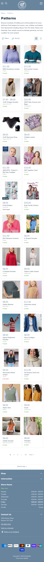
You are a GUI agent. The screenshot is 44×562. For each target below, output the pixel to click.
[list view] (40, 38)
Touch (4, 376)
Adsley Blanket (8, 304)
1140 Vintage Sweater (10, 102)
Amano (5, 341)
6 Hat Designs (7, 205)
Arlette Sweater (8, 441)
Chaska (5, 273)
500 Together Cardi (30, 170)
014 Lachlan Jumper (31, 69)
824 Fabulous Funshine (11, 238)
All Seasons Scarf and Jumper (31, 374)
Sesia (25, 139)
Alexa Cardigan (29, 337)
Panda (26, 172)
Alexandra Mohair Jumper (9, 374)
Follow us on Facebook (11, 532)
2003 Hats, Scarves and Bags (32, 103)
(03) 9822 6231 (6, 524)
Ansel (26, 408)
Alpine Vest (7, 408)
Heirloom (26, 71)
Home (3, 13)
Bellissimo (5, 306)
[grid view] (36, 38)
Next (31, 455)
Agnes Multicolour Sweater (9, 338)
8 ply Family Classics (31, 205)
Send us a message (7, 528)
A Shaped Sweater (30, 238)
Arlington (27, 441)
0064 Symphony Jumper (11, 69)
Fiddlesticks (27, 273)
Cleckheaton (27, 106)
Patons (5, 71)
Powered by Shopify (22, 558)
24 (26, 455)
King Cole (5, 207)
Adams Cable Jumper (31, 271)
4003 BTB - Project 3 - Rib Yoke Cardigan (10, 171)
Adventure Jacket (30, 304)
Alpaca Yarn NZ (7, 104)
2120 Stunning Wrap (10, 137)
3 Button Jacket (29, 137)
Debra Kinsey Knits (8, 442)
